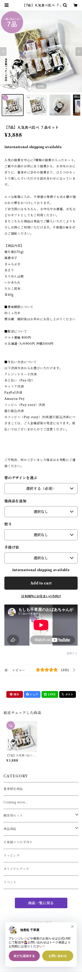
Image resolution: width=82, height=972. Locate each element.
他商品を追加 (15, 501)
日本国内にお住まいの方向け (41, 596)
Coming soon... (15, 802)
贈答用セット (13, 816)
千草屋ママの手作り (18, 842)
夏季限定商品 (13, 789)
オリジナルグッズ (16, 869)
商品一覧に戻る (41, 903)
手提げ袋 (11, 547)
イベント (9, 882)
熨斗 (8, 524)
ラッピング (11, 856)
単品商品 (9, 829)
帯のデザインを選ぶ (20, 478)
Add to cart (41, 583)
